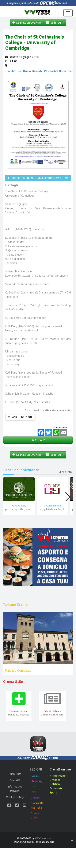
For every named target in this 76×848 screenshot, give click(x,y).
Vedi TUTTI (56, 22)
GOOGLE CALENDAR (22, 178)
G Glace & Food (52, 505)
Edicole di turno (52, 711)
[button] (68, 496)
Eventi (34, 786)
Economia (56, 788)
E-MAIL (29, 417)
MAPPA (37, 440)
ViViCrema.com (43, 838)
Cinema (35, 797)
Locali (35, 776)
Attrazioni (37, 802)
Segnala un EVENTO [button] (28, 22)
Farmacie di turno (19, 711)
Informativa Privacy (14, 789)
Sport (53, 792)
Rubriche (36, 807)
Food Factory (19, 505)
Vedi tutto (65, 472)
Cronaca (55, 780)
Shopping (36, 781)
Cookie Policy (15, 797)
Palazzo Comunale (18, 670)
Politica (55, 784)
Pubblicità (14, 774)
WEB (14, 417)
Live (33, 792)
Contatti (15, 780)
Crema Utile (35, 815)
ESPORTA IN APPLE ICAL (55, 178)
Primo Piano (58, 775)
